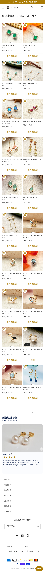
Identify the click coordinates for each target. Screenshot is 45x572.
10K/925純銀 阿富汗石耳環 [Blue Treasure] (32, 388)
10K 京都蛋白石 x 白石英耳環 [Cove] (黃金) (10, 122)
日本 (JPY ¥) (13, 551)
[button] (3, 7)
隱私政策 (7, 506)
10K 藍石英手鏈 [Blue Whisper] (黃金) (32, 84)
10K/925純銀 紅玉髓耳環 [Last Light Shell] (32, 160)
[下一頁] (32, 412)
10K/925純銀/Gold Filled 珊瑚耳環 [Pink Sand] (12, 160)
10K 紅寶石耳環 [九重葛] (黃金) (32, 122)
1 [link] (12, 412)
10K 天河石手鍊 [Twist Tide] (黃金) (11, 84)
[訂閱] (38, 526)
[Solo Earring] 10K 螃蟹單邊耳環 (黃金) (32, 350)
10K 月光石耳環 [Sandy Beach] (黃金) (11, 236)
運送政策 (7, 495)
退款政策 (7, 501)
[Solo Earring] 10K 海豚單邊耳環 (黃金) (32, 312)
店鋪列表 (7, 511)
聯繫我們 (7, 485)
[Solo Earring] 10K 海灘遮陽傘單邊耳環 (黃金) (11, 274)
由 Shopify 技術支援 (29, 568)
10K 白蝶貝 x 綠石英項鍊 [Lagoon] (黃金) (33, 198)
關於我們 (7, 479)
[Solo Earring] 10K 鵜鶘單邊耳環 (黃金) (11, 350)
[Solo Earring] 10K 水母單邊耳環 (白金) (32, 274)
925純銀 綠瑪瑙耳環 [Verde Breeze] (10, 46)
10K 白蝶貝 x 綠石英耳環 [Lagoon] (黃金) (12, 198)
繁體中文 (30, 551)
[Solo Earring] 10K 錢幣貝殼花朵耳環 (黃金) (32, 236)
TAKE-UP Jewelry (19, 568)
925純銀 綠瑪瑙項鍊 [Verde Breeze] (31, 46)
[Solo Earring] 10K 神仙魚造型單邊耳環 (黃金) (11, 312)
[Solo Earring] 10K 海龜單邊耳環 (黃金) (11, 388)
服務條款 (7, 490)
